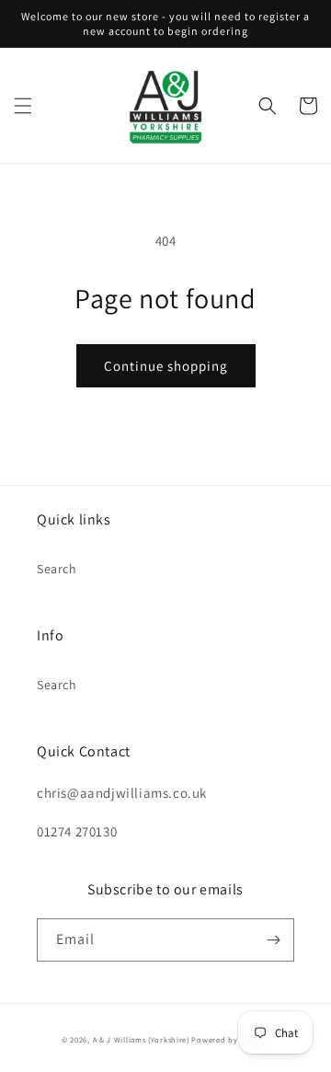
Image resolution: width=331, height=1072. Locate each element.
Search (57, 568)
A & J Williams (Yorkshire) (141, 1039)
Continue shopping (166, 366)
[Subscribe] (273, 940)
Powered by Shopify (230, 1039)
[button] (23, 106)
